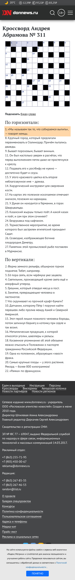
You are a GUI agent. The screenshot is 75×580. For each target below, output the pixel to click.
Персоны (55, 385)
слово (32, 114)
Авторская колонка (54, 388)
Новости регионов (44, 391)
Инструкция (37, 385)
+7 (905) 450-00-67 (14, 461)
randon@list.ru (11, 489)
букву (24, 114)
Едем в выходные (13, 385)
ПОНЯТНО (37, 573)
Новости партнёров (14, 391)
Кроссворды (10, 388)
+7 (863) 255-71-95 (14, 457)
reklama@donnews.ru (16, 466)
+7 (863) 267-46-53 (14, 485)
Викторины (30, 388)
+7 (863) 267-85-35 (14, 480)
